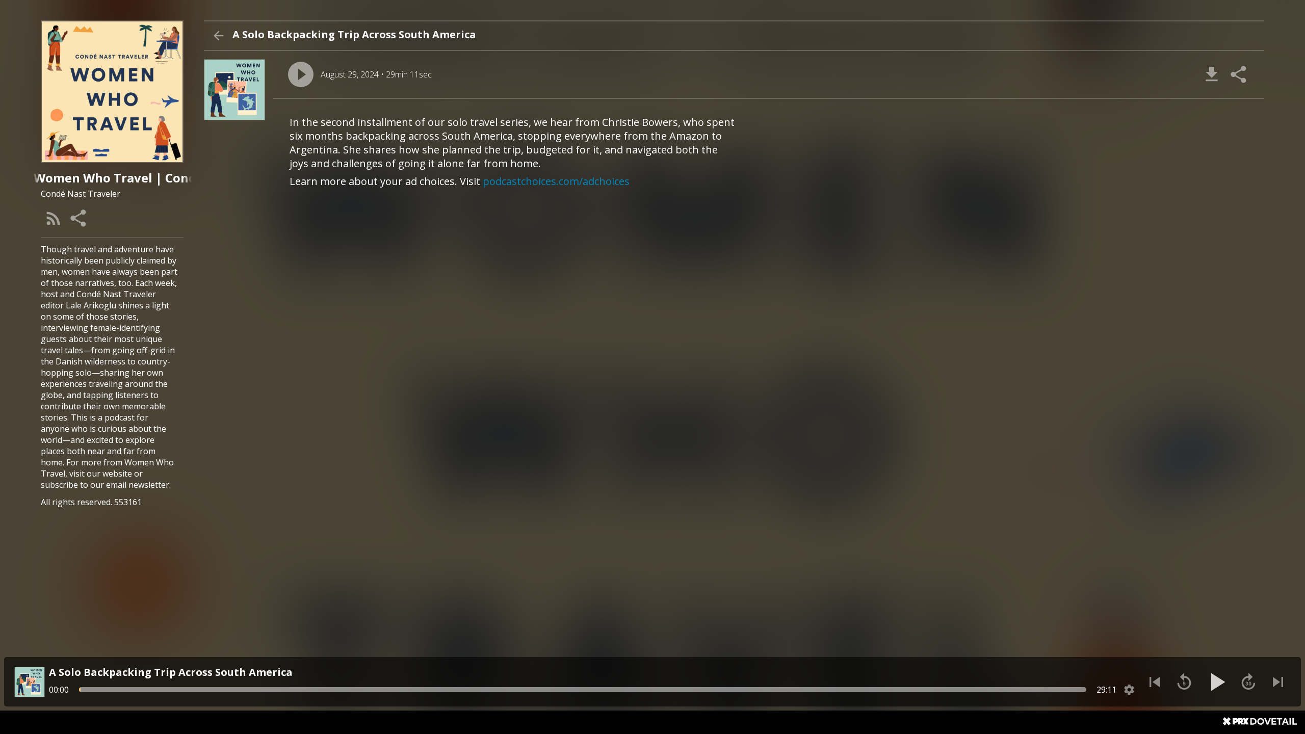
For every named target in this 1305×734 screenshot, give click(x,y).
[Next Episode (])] (1278, 682)
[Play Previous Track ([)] (1154, 682)
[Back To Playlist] (218, 35)
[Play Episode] (300, 74)
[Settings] (1129, 689)
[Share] (79, 218)
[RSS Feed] (53, 218)
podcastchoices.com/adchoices (556, 181)
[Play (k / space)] (1216, 682)
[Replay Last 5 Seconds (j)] (1184, 682)
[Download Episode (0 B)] (1211, 74)
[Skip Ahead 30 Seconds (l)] (1248, 682)
